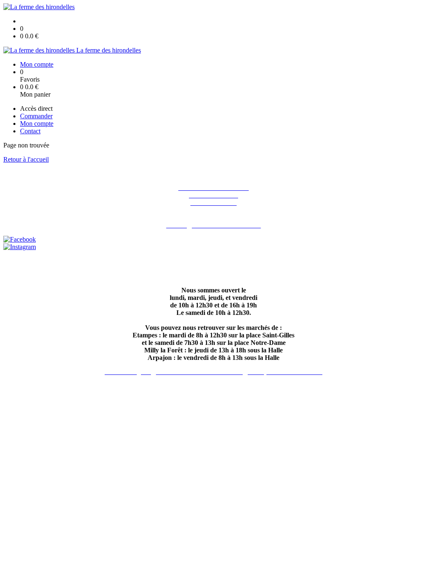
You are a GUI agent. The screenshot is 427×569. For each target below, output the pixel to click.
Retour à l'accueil (26, 159)
